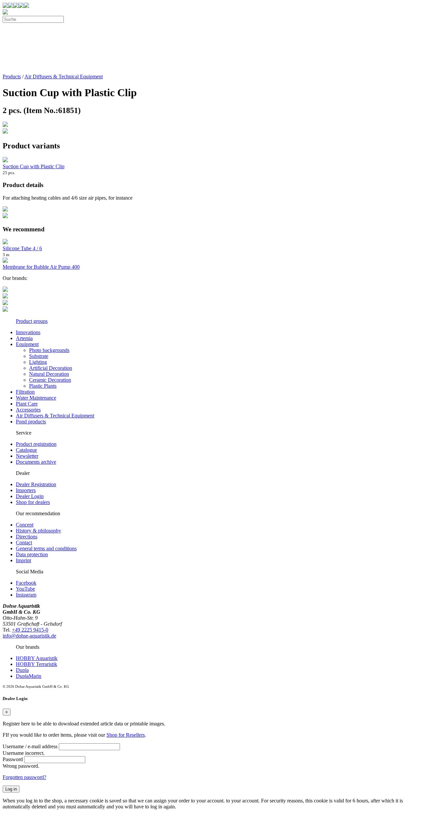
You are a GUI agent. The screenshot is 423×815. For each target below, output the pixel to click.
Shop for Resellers (125, 735)
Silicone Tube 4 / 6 (22, 248)
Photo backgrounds (49, 350)
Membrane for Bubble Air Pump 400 (41, 267)
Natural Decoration (49, 374)
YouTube (25, 589)
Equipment (27, 344)
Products (12, 76)
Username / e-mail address (30, 746)
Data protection (32, 554)
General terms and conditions (46, 548)
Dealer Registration (36, 484)
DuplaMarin (28, 676)
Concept (24, 524)
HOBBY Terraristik (36, 664)
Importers (26, 490)
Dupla (22, 670)
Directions (26, 536)
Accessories (28, 409)
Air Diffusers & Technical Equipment (63, 76)
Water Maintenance (36, 398)
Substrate (38, 356)
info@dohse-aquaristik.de (29, 636)
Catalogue (26, 450)
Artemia (24, 338)
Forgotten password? (24, 777)
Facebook (26, 583)
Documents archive (36, 462)
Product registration (36, 444)
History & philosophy (38, 530)
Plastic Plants (43, 386)
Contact (24, 542)
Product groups (32, 321)
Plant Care (27, 404)
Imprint (23, 560)
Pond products (31, 421)
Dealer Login (30, 496)
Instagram (26, 595)
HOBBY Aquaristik (37, 658)
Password (13, 759)
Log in (11, 789)
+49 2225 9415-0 (30, 630)
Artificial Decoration (50, 368)
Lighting (38, 362)
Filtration (25, 392)
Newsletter (27, 456)
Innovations (28, 332)
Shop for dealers (33, 502)
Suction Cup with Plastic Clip (33, 166)
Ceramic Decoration (50, 380)
